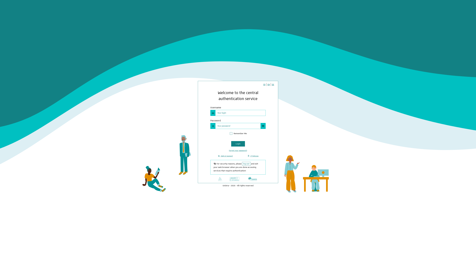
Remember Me (240, 133)
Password (215, 120)
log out (246, 164)
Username (215, 107)
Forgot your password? (238, 150)
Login (238, 144)
